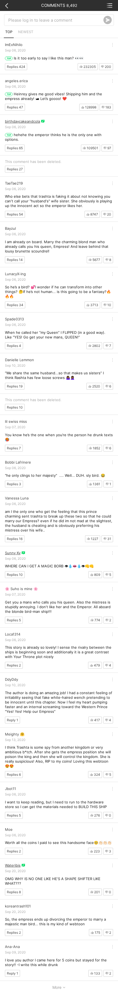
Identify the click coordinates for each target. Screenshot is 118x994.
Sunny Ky (13, 553)
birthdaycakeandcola (22, 121)
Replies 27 (15, 169)
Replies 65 (15, 148)
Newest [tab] (25, 32)
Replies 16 (15, 539)
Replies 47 (15, 107)
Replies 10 (15, 407)
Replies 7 (14, 448)
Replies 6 (14, 774)
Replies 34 (15, 305)
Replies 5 (14, 620)
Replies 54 (15, 214)
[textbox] (55, 20)
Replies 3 (14, 484)
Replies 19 (15, 386)
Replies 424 (16, 67)
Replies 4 (14, 346)
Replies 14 (15, 260)
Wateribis (13, 865)
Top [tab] (8, 32)
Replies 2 (14, 665)
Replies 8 (14, 892)
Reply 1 (12, 720)
